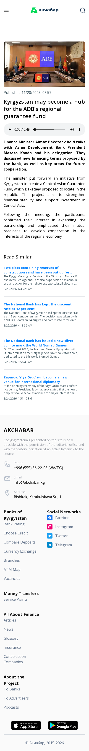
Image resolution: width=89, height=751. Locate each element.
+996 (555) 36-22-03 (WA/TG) (38, 467)
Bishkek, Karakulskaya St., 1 (37, 496)
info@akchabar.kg (29, 482)
